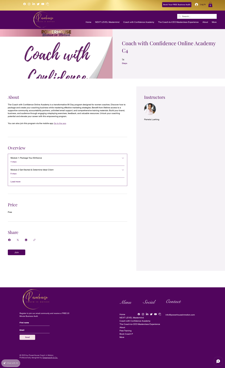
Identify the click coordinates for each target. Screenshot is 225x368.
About (122, 327)
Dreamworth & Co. (50, 357)
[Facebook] (24, 4)
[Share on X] (17, 239)
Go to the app (60, 123)
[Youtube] (42, 4)
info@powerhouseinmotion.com (180, 315)
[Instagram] (29, 4)
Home (122, 314)
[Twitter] (38, 4)
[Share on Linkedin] (26, 239)
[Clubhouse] (47, 4)
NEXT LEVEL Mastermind (131, 317)
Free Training (126, 330)
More (122, 337)
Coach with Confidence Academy (131, 321)
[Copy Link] (34, 239)
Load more (15, 181)
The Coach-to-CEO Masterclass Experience (131, 324)
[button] (210, 4)
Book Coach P (126, 334)
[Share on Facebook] (9, 239)
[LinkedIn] (33, 4)
